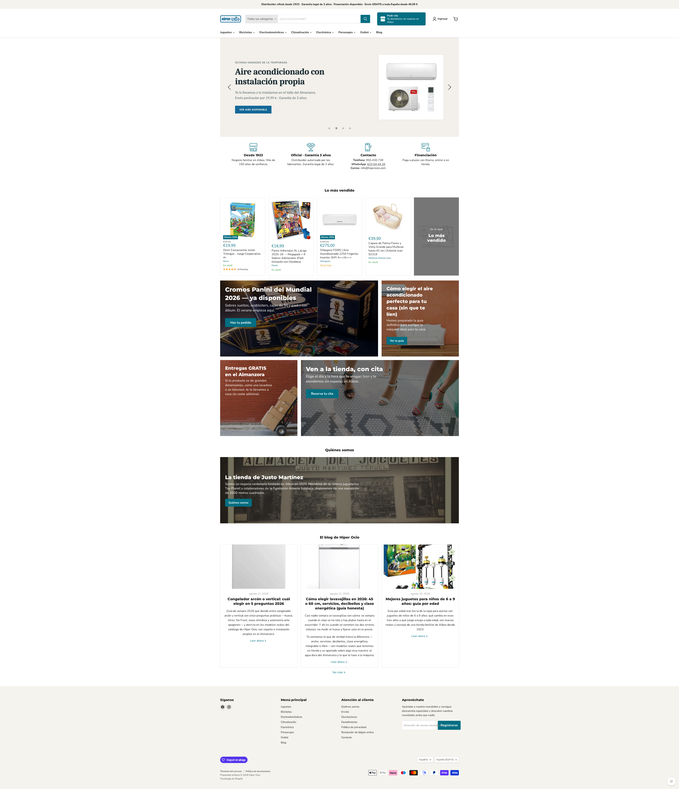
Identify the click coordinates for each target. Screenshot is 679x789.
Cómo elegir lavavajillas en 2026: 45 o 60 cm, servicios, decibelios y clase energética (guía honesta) (339, 603)
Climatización (300, 32)
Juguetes (226, 32)
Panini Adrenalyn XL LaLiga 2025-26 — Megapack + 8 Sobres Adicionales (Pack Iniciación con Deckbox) (289, 256)
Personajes (345, 32)
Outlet (364, 32)
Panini (275, 265)
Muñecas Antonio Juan (379, 258)
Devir (226, 261)
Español (423, 759)
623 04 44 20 (376, 164)
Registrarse (449, 725)
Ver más (338, 672)
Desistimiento (349, 722)
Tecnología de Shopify (231, 778)
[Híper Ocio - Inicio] (230, 18)
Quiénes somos (350, 706)
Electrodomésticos (272, 32)
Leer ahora (257, 641)
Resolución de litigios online (357, 732)
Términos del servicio (231, 771)
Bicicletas (246, 32)
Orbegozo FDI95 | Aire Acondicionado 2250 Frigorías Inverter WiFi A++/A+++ (339, 253)
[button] (441, 19)
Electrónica (324, 32)
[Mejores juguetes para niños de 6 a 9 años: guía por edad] (420, 567)
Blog (379, 32)
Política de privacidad (353, 727)
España (445, 759)
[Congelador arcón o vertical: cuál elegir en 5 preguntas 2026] (258, 567)
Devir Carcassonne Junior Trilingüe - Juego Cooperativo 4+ (241, 253)
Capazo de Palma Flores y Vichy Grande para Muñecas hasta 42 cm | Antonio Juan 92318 (386, 248)
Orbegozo (325, 261)
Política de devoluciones (258, 771)
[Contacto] (368, 156)
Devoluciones (349, 717)
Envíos (345, 712)
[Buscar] (365, 19)
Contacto (346, 737)
